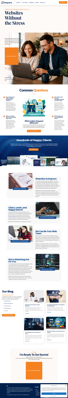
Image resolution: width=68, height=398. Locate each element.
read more (27, 313)
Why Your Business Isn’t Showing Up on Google (56, 332)
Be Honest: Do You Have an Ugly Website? (32, 305)
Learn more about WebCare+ (47, 269)
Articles (37, 2)
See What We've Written (8, 315)
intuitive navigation (12, 216)
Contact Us (42, 2)
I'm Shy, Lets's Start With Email (33, 370)
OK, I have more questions (33, 130)
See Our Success (33, 149)
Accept (54, 393)
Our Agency (31, 2)
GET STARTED (62, 2)
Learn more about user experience (47, 217)
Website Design (7, 301)
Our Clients (24, 2)
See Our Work (23, 56)
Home (37, 389)
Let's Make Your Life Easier (11, 56)
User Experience (7, 305)
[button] (65, 385)
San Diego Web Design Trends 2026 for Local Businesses (56, 305)
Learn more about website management (20, 241)
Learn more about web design (20, 188)
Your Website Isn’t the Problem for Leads (33, 333)
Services (18, 2)
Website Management (8, 303)
